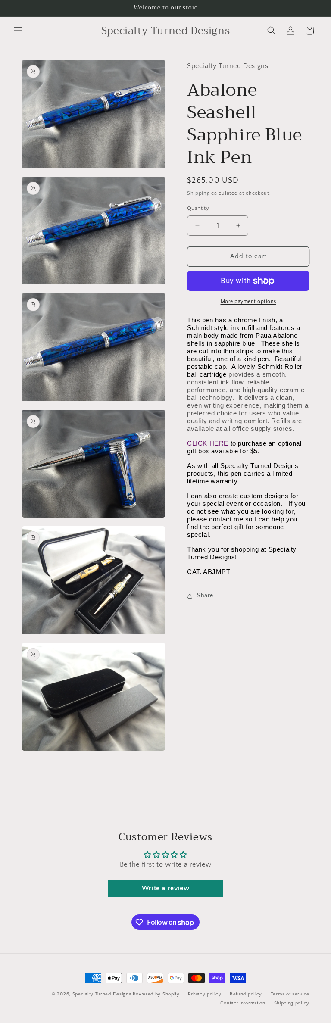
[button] (18, 30)
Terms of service (290, 994)
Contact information (242, 1003)
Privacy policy (204, 994)
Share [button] (205, 595)
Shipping (198, 193)
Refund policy (246, 994)
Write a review (165, 888)
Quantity (198, 208)
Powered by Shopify (156, 994)
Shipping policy (292, 1003)
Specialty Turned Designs (101, 994)
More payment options (248, 301)
